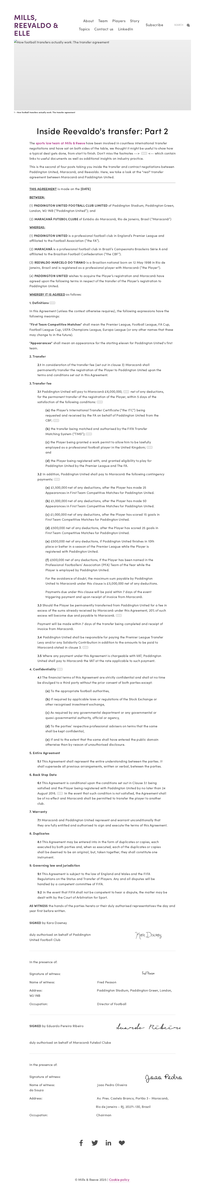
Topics (84, 29)
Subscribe (154, 24)
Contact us (104, 29)
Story (135, 20)
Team (103, 20)
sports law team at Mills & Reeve (60, 143)
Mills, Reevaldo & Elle (36, 25)
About (88, 20)
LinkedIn (125, 29)
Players (119, 20)
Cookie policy (119, 1179)
